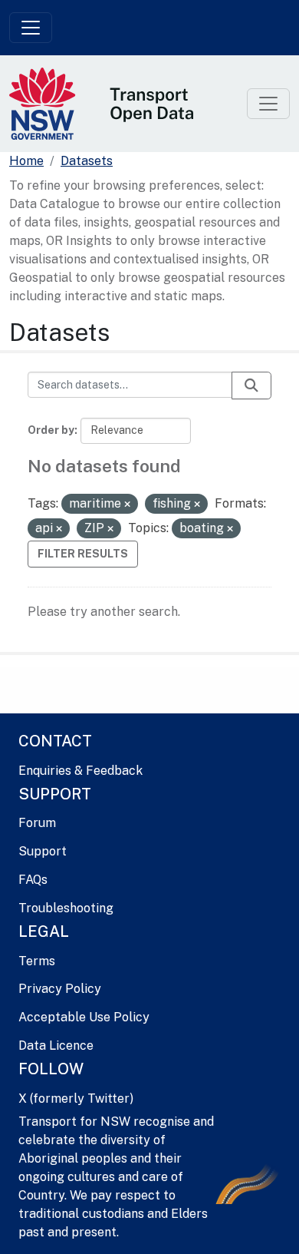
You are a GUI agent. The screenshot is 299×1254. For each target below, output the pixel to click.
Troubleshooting (65, 908)
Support (42, 851)
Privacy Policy (59, 988)
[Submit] (251, 385)
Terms (36, 961)
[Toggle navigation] (30, 27)
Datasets (87, 161)
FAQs (33, 879)
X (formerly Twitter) (75, 1098)
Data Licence (56, 1045)
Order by (51, 430)
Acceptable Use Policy (84, 1017)
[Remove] (127, 504)
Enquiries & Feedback (80, 770)
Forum (37, 823)
